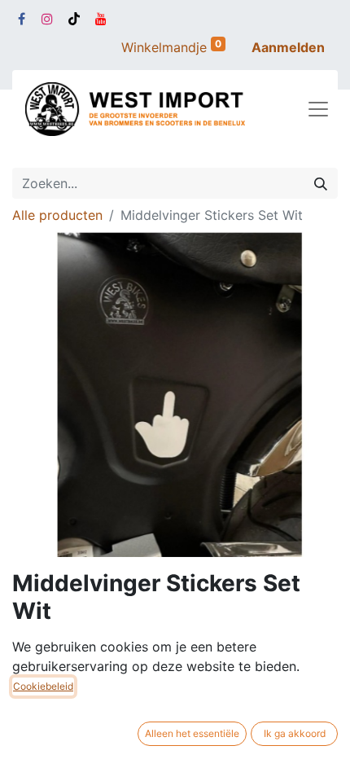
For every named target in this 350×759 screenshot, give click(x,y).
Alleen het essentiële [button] (192, 733)
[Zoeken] (321, 183)
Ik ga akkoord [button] (295, 733)
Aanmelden (288, 47)
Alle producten (57, 215)
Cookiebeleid (43, 686)
